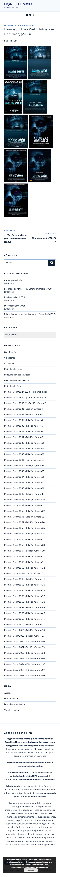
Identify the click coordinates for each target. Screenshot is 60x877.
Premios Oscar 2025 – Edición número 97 (24, 670)
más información (42, 867)
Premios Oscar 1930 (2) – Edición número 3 (25, 403)
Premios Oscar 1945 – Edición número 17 (24, 482)
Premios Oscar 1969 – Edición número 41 (24, 619)
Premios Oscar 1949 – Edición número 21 (24, 505)
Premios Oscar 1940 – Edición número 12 (24, 454)
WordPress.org (11, 710)
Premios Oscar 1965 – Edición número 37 (24, 596)
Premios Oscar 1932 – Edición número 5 (23, 414)
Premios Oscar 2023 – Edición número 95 (24, 658)
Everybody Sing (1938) (15, 306)
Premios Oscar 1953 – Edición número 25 (24, 528)
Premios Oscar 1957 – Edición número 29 (24, 551)
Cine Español (10, 352)
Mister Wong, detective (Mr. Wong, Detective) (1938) (30, 314)
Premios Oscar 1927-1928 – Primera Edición (25, 392)
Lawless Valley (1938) (14, 297)
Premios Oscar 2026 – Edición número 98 (24, 675)
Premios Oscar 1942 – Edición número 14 (24, 465)
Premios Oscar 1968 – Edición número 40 (24, 613)
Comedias (9, 363)
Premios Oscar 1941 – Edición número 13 (24, 460)
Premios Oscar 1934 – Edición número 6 (24, 420)
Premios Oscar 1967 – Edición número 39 (24, 607)
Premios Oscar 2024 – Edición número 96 (24, 664)
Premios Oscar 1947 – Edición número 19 (24, 494)
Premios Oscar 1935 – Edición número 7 (23, 426)
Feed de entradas (12, 698)
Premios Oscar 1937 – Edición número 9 (23, 437)
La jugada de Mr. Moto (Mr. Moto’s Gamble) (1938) (28, 289)
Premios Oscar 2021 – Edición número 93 (24, 647)
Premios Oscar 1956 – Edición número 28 (24, 545)
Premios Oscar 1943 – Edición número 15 (24, 471)
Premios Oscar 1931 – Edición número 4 (23, 409)
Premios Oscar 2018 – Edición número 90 (24, 630)
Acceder (8, 693)
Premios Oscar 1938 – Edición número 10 (24, 443)
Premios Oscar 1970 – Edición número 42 (24, 624)
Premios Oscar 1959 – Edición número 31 (24, 562)
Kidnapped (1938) (13, 280)
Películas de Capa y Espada (17, 375)
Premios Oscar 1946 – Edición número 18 (24, 488)
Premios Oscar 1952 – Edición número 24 (24, 522)
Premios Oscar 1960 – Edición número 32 (24, 568)
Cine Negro (9, 358)
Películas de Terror (13, 369)
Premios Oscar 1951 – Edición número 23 (24, 517)
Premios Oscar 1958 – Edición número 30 (24, 556)
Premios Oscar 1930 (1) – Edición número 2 (25, 397)
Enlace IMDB (10, 41)
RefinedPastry (30, 25)
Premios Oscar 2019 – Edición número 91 (24, 636)
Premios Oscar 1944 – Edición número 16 (24, 477)
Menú (31, 15)
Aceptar (31, 870)
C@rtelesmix (18, 4)
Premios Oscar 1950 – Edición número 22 (24, 511)
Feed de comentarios (14, 704)
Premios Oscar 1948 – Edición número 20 (24, 499)
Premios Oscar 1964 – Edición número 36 (24, 590)
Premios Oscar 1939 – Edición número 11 (24, 448)
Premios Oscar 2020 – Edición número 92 (24, 641)
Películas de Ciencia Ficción (17, 380)
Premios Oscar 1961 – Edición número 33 (24, 573)
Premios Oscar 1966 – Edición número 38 (24, 602)
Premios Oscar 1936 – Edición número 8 (24, 431)
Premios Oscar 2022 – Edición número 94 (24, 653)
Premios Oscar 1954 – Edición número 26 (24, 533)
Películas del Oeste (13, 386)
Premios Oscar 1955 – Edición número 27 (24, 539)
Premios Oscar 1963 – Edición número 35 (24, 585)
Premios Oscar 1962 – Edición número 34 (24, 579)
